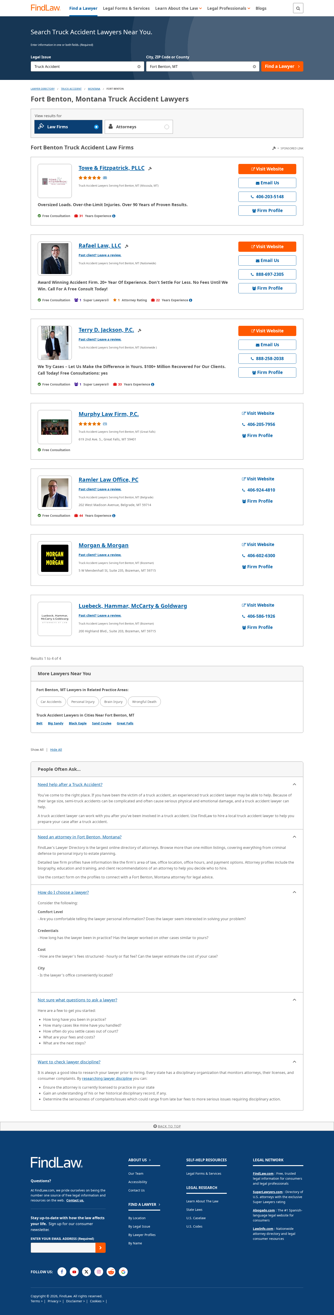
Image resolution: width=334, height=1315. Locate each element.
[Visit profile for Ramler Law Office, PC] (55, 492)
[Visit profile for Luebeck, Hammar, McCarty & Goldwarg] (55, 619)
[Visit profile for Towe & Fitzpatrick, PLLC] (55, 181)
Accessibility (137, 1182)
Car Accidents (51, 702)
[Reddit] (111, 1271)
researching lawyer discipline (107, 1078)
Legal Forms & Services (203, 1173)
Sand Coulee (101, 723)
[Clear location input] (254, 66)
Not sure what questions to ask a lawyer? (77, 1000)
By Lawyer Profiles (142, 1235)
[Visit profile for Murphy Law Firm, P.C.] (55, 427)
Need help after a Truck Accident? (70, 784)
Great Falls (125, 723)
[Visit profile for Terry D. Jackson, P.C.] (55, 343)
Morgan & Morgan (104, 545)
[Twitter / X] (86, 1271)
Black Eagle (78, 723)
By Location (137, 1218)
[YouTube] (74, 1271)
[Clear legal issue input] (139, 66)
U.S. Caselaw (196, 1218)
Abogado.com (264, 1210)
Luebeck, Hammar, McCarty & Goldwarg (133, 605)
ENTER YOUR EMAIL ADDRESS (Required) (62, 1238)
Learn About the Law (202, 1201)
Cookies (96, 1301)
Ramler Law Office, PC (108, 479)
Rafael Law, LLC (100, 245)
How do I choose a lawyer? (63, 892)
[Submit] (100, 1248)
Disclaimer (74, 1301)
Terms (36, 1301)
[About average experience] (113, 215)
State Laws (194, 1209)
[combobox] (87, 66)
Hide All (56, 749)
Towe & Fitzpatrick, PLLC (112, 167)
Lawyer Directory (43, 88)
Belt (39, 723)
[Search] (298, 8)
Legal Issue (41, 56)
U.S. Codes (194, 1226)
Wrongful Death (144, 702)
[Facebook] (61, 1271)
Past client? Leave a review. (100, 255)
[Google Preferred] (123, 1271)
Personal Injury (83, 702)
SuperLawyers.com (268, 1192)
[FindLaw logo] (47, 8)
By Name (135, 1243)
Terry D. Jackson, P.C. (106, 329)
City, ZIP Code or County (167, 56)
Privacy (53, 1301)
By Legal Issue (139, 1226)
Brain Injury (113, 702)
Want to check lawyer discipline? (69, 1062)
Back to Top (169, 1126)
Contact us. (75, 1200)
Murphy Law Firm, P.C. (109, 414)
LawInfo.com (263, 1228)
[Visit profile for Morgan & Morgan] (55, 558)
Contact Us (136, 1190)
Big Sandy (55, 723)
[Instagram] (98, 1271)
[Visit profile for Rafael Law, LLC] (55, 258)
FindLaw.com (263, 1173)
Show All (37, 749)
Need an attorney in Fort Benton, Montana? (80, 837)
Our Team (135, 1173)
